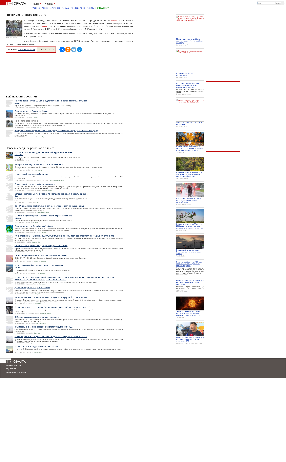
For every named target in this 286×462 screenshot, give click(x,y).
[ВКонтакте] (62, 49)
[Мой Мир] (79, 49)
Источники (55, 8)
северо (114, 21)
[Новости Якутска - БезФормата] (13, 3)
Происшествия (78, 8)
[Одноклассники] (68, 49)
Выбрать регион (11, 370)
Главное (36, 8)
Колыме (43, 26)
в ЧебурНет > (103, 8)
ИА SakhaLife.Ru (26, 49)
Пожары (91, 8)
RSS (24, 373)
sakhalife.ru (13, 38)
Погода (65, 8)
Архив (45, 8)
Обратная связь (11, 368)
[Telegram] (73, 49)
